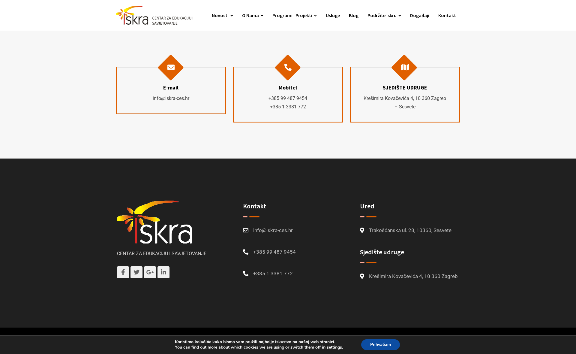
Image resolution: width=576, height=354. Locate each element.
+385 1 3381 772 (288, 107)
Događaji (419, 15)
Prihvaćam (380, 344)
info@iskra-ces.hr (171, 98)
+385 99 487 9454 (287, 98)
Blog (353, 15)
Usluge (333, 15)
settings (334, 347)
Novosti (220, 15)
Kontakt (447, 15)
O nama (250, 15)
